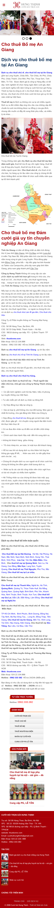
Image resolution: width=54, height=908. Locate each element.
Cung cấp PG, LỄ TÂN (22, 803)
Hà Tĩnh (43, 585)
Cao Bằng (12, 566)
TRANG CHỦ (19, 901)
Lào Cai (20, 560)
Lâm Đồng (35, 597)
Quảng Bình (7, 588)
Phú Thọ (41, 569)
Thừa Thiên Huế (31, 588)
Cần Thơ (28, 626)
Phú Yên (38, 591)
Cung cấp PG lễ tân (24, 742)
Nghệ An (35, 585)
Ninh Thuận (11, 594)
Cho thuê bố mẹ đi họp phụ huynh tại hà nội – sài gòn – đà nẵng (26, 775)
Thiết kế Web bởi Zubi (38, 905)
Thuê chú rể (20, 721)
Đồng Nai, (44, 614)
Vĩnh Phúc (11, 560)
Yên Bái (28, 560)
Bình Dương (34, 614)
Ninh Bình (29, 557)
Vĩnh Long (45, 620)
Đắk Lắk (16, 597)
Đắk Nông (25, 597)
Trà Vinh (5, 623)
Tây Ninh (5, 617)
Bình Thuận (22, 594)
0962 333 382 (16, 677)
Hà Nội (35, 554)
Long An (31, 617)
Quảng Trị (18, 588)
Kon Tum (33, 594)
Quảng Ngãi (18, 591)
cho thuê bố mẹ (19, 418)
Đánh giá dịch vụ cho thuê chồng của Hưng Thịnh (29, 855)
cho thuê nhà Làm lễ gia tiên (25, 312)
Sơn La (41, 563)
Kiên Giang (25, 623)
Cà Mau (20, 626)
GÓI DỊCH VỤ (32, 901)
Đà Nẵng (43, 588)
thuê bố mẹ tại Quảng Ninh (24, 563)
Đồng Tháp (41, 617)
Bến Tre (36, 620)
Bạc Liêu (12, 626)
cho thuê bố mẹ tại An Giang (23, 350)
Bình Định (29, 591)
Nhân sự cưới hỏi (23, 736)
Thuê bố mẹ (20, 726)
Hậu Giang (14, 623)
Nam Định (20, 557)
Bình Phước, (22, 614)
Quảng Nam (6, 591)
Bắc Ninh (11, 557)
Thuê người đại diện (24, 731)
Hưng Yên (39, 557)
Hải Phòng (44, 554)
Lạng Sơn (31, 566)
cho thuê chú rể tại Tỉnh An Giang (24, 355)
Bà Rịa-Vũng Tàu (17, 617)
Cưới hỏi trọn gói (23, 716)
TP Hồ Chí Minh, (8, 614)
